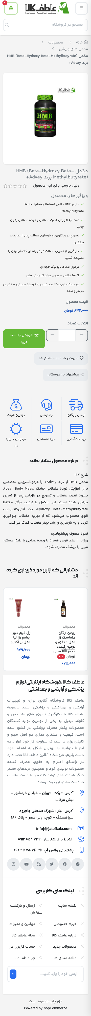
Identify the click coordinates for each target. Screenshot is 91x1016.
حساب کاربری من (22, 947)
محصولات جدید (65, 947)
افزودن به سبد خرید (22, 338)
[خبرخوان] (39, 864)
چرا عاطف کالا (24, 958)
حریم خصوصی (65, 924)
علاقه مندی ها (65, 958)
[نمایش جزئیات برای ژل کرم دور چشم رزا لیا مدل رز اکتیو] (18, 608)
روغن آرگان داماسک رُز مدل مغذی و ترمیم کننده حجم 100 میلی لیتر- (64, 644)
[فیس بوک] (64, 864)
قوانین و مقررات (22, 924)
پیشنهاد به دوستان (64, 374)
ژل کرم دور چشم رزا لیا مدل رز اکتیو (20, 637)
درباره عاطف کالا (64, 935)
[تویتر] (52, 864)
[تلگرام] (77, 864)
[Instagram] (13, 864)
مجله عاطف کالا (23, 935)
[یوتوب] (26, 864)
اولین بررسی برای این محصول (56, 186)
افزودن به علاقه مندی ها (59, 358)
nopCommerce (55, 1008)
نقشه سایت (67, 906)
